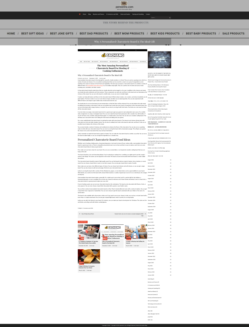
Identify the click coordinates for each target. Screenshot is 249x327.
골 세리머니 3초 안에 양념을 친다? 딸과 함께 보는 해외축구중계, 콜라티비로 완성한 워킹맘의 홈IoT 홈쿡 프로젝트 (159, 75)
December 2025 (151, 169)
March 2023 (150, 247)
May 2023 (150, 240)
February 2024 (151, 225)
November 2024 (151, 200)
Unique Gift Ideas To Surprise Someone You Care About (87, 267)
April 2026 (150, 163)
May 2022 (150, 265)
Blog (89, 14)
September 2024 (151, 206)
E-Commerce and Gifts (112, 14)
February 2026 (151, 166)
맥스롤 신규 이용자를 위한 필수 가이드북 (157, 94)
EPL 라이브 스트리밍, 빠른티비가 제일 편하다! (158, 130)
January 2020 (151, 275)
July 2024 (150, 212)
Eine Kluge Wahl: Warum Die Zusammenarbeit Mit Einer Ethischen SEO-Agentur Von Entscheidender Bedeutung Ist (159, 143)
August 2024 (151, 209)
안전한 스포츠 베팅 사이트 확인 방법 (156, 148)
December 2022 (151, 256)
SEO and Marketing (152, 300)
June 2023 (150, 237)
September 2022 (151, 259)
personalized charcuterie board (95, 85)
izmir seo (150, 319)
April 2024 (150, 219)
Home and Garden (125, 14)
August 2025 (151, 178)
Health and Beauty (152, 291)
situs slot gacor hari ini (153, 313)
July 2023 (150, 234)
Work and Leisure (152, 307)
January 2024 (151, 228)
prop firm (150, 316)
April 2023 (150, 244)
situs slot (150, 310)
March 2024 (150, 222)
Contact (148, 14)
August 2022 (151, 262)
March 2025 (150, 187)
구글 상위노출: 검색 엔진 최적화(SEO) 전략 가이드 (159, 138)
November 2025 (151, 172)
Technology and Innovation (154, 303)
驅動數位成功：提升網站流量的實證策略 (157, 127)
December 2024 (151, 197)
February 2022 (151, 272)
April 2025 (150, 184)
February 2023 (151, 250)
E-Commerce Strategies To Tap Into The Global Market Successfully (88, 242)
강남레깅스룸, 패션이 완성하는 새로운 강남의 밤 (159, 114)
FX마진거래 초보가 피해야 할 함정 (156, 97)
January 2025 (151, 194)
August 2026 (151, 159)
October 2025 (151, 175)
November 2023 (151, 231)
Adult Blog (150, 279)
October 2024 (151, 203)
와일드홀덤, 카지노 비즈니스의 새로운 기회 (158, 101)
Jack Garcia (85, 78)
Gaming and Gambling (138, 14)
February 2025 (151, 191)
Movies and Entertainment (154, 297)
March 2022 (150, 268)
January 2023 (151, 253)
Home (84, 14)
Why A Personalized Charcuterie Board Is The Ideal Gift (111, 242)
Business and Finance (98, 14)
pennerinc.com (124, 7)
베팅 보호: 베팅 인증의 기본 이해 (155, 156)
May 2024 (150, 215)
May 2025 (150, 181)
